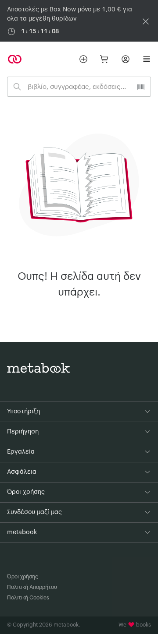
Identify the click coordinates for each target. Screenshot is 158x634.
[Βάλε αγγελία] (83, 59)
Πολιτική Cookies (28, 597)
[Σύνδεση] (125, 59)
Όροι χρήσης (22, 576)
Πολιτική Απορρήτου (32, 587)
